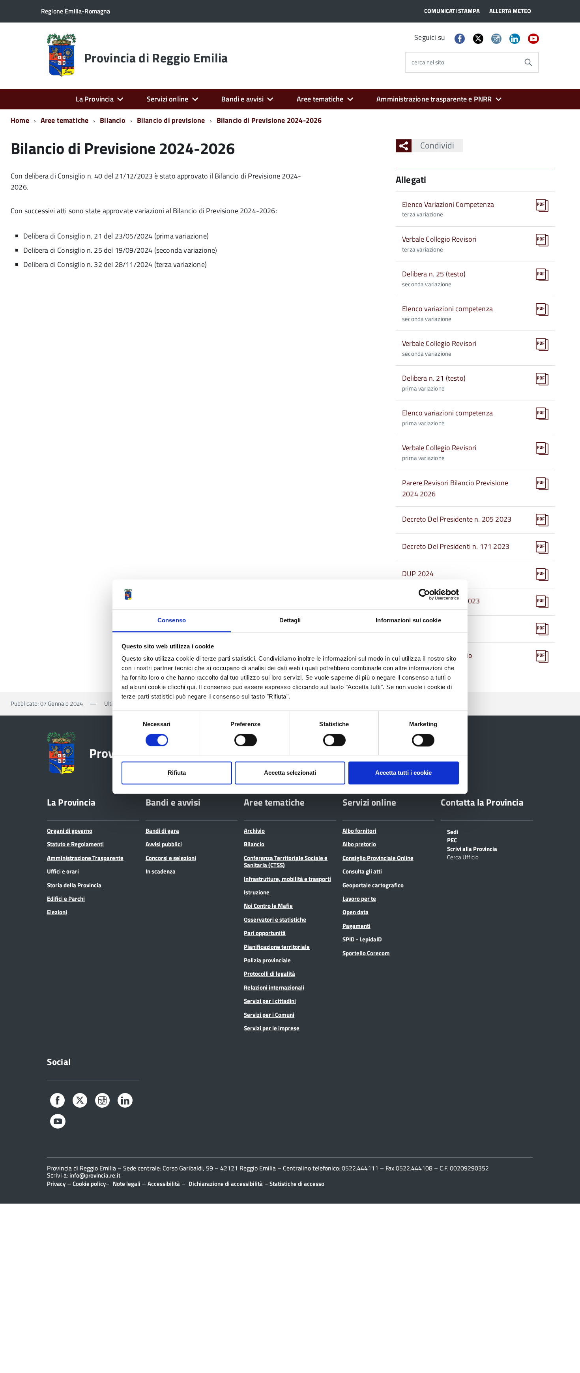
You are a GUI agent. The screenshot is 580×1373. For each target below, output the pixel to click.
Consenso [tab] (171, 620)
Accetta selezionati (290, 773)
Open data (355, 912)
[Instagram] (496, 39)
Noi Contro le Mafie (268, 905)
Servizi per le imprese (271, 1028)
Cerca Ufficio (463, 856)
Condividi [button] (437, 145)
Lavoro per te (359, 898)
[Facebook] (460, 39)
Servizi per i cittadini (270, 1000)
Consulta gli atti (362, 871)
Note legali (126, 1183)
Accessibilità (164, 1183)
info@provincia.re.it (94, 1175)
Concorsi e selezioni (171, 857)
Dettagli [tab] (290, 620)
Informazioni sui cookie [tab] (408, 620)
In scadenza (161, 871)
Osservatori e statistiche (275, 919)
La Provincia (95, 99)
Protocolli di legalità (269, 973)
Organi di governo (69, 830)
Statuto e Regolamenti (75, 844)
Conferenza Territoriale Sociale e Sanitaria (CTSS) (285, 861)
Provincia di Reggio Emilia (156, 57)
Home (20, 120)
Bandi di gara (162, 830)
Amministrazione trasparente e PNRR (434, 99)
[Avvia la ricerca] (528, 62)
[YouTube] (533, 39)
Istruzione (256, 892)
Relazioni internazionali (274, 987)
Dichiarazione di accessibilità (226, 1183)
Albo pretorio (359, 844)
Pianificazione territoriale (277, 946)
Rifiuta (177, 773)
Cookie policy (89, 1183)
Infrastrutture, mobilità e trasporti (287, 878)
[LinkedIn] (514, 39)
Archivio (254, 830)
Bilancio (112, 120)
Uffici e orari (63, 871)
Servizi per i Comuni (269, 1014)
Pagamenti (356, 925)
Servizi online (168, 99)
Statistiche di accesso (296, 1183)
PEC (452, 839)
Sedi (452, 831)
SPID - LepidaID (362, 939)
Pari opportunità (265, 932)
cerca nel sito (428, 62)
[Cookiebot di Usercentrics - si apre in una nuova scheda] (424, 594)
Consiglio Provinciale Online (377, 857)
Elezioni (57, 912)
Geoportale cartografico (373, 885)
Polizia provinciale (267, 960)
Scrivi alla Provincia (472, 848)
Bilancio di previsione (171, 120)
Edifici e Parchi (66, 898)
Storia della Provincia (74, 885)
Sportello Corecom (366, 953)
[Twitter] (478, 38)
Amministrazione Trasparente (85, 857)
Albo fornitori (359, 830)
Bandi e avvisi (242, 99)
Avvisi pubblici (164, 844)
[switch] (245, 740)
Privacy (56, 1183)
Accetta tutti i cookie (403, 773)
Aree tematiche (320, 99)
